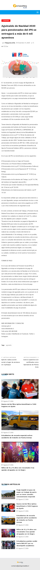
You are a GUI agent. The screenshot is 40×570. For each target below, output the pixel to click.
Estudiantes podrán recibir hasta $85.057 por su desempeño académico (27, 543)
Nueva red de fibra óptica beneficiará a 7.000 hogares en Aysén (27, 506)
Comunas (6, 20)
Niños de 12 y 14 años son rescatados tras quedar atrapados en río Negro (26, 532)
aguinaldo (9, 345)
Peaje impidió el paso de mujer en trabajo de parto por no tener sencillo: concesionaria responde (27, 493)
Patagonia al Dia (10, 43)
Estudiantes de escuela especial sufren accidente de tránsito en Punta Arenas (27, 519)
